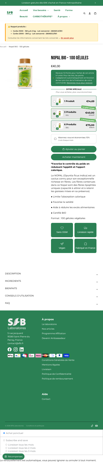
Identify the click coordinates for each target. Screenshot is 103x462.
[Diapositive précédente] (6, 3)
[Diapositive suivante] (95, 3)
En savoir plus (67, 38)
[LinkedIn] (22, 349)
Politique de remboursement (57, 378)
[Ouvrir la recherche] (84, 13)
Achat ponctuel (14, 433)
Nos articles (48, 329)
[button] (73, 101)
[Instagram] (16, 349)
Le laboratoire (49, 324)
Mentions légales (51, 364)
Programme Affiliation (54, 333)
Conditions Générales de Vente (58, 360)
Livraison (46, 369)
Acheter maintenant (73, 157)
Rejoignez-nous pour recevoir (80, 83)
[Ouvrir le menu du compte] (89, 13)
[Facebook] (10, 349)
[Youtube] (96, 425)
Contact (46, 399)
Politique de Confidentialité (56, 374)
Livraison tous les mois (21, 444)
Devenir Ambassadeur (53, 338)
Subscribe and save (16, 440)
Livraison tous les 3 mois (22, 451)
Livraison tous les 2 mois (22, 448)
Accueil (3, 46)
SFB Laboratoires (17, 426)
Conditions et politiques (35, 426)
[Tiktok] (92, 425)
